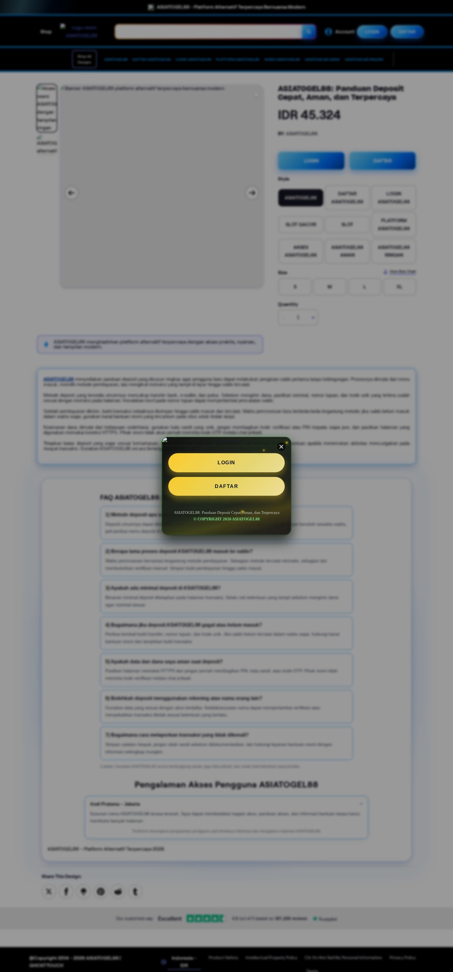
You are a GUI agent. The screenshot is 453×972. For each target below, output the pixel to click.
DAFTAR (226, 486)
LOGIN (226, 462)
